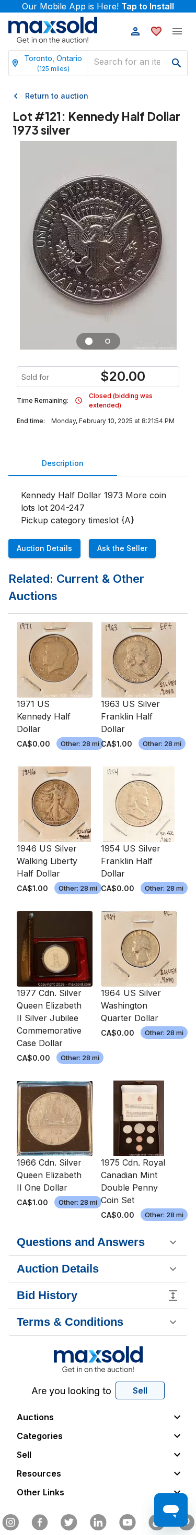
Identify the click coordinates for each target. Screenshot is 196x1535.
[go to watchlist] (156, 31)
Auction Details (44, 548)
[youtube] (127, 1522)
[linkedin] (98, 1522)
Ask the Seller (122, 548)
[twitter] (69, 1522)
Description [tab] (63, 463)
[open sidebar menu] (177, 31)
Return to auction (56, 95)
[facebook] (39, 1522)
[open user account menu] (135, 31)
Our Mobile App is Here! (98, 6)
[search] (176, 63)
